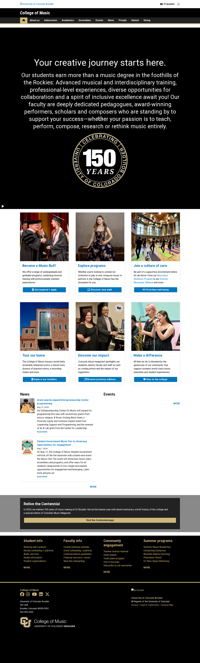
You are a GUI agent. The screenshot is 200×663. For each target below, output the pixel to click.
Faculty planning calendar (76, 547)
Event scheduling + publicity (78, 550)
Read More (42, 432)
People (123, 20)
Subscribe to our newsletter (118, 565)
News (111, 20)
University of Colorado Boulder (147, 598)
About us (35, 20)
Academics (68, 20)
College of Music (35, 12)
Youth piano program (114, 558)
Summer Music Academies (157, 547)
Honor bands (110, 555)
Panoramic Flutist (152, 557)
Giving (146, 20)
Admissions (50, 20)
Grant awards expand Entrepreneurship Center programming (63, 402)
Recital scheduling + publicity (38, 550)
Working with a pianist (35, 547)
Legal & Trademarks (149, 605)
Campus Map (167, 605)
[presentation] (44, 236)
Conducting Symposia (154, 550)
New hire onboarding (74, 561)
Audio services (31, 554)
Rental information (33, 557)
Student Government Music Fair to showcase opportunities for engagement (62, 443)
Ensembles (85, 20)
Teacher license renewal (116, 551)
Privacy (134, 605)
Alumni (135, 20)
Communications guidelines (78, 554)
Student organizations (35, 561)
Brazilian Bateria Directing (156, 554)
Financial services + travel (77, 557)
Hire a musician (111, 562)
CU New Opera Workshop (156, 561)
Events (99, 20)
